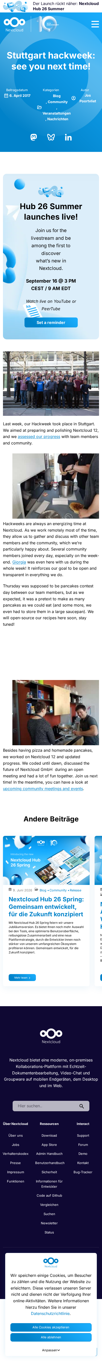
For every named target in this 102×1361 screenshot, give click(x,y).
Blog (57, 96)
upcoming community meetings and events (43, 788)
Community (58, 102)
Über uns (15, 1135)
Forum (83, 1145)
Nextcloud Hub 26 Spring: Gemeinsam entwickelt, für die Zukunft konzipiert (46, 907)
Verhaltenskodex (15, 1154)
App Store (49, 1145)
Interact (83, 1124)
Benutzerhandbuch (50, 1163)
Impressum (15, 1172)
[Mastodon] (34, 137)
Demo (82, 1154)
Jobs (15, 1145)
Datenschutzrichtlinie (50, 1313)
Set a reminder (51, 322)
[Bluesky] (51, 137)
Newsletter (49, 1223)
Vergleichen (49, 1205)
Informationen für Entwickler (49, 1183)
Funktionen (15, 1181)
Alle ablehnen (51, 1337)
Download (49, 1135)
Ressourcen (49, 1124)
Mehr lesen (20, 977)
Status (49, 1232)
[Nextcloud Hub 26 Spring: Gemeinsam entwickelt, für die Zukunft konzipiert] (46, 860)
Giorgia (19, 561)
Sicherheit (49, 1172)
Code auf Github (49, 1195)
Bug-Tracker (83, 1172)
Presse (15, 1163)
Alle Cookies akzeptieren (50, 1327)
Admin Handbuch (49, 1154)
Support (83, 1135)
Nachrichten (57, 119)
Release (75, 890)
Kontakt (83, 1163)
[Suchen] (81, 1106)
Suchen (49, 1214)
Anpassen (49, 1350)
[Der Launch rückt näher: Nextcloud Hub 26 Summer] (15, 6)
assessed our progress (39, 436)
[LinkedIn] (68, 137)
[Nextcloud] (31, 24)
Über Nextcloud (15, 1124)
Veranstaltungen (57, 113)
